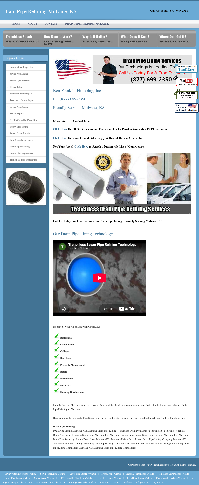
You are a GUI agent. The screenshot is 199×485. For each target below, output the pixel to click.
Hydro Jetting (17, 87)
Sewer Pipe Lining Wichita (52, 473)
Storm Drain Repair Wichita (139, 477)
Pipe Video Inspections (21, 140)
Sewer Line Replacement (22, 153)
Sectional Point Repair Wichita (140, 473)
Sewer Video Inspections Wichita (20, 473)
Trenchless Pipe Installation (23, 159)
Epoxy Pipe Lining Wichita (108, 477)
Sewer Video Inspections (22, 67)
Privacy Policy (156, 482)
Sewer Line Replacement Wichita (43, 482)
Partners (104, 482)
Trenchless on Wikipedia (133, 482)
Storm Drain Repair (20, 133)
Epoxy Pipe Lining (19, 126)
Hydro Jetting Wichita (111, 473)
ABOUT (32, 24)
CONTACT (51, 24)
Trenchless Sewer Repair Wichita (173, 473)
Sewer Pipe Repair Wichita (17, 477)
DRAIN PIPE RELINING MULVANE (87, 24)
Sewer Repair (16, 113)
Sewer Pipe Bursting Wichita (83, 473)
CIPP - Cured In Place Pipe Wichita (75, 477)
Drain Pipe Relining (20, 146)
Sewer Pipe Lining (19, 73)
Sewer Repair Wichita (44, 477)
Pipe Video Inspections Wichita (170, 477)
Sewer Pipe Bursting (20, 80)
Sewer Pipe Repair (19, 106)
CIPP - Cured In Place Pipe (23, 120)
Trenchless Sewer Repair (22, 100)
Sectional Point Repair (21, 93)
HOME (16, 24)
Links (115, 482)
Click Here (60, 129)
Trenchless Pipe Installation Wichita (79, 482)
